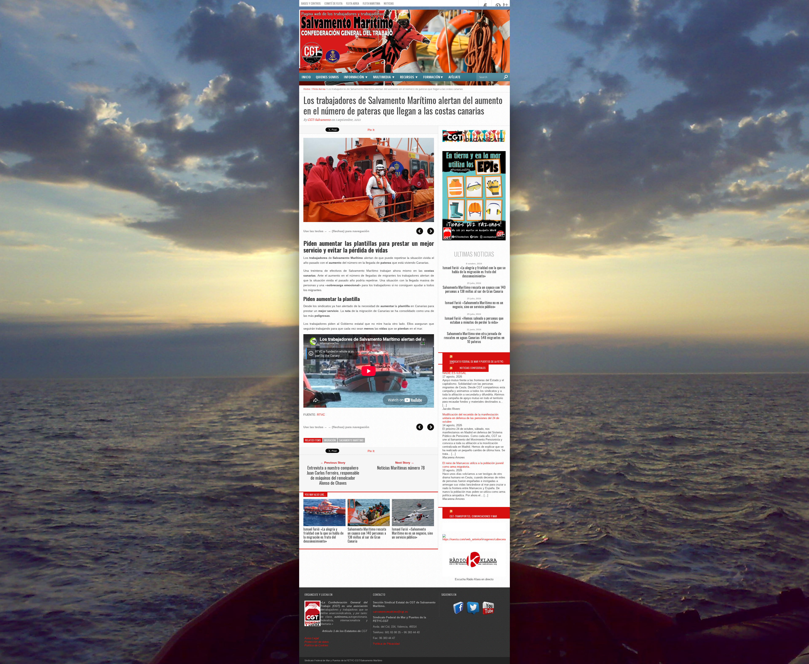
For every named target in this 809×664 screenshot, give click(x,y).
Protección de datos (316, 641)
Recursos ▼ (409, 77)
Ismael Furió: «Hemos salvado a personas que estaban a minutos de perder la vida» (474, 320)
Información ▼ (356, 77)
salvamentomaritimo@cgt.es (390, 611)
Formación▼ (433, 77)
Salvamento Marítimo (351, 440)
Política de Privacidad (386, 643)
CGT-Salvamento (319, 119)
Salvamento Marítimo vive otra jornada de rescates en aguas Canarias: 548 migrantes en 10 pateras (474, 338)
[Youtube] (488, 614)
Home (306, 88)
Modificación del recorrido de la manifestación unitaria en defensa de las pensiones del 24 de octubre (470, 418)
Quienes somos (327, 77)
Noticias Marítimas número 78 (401, 467)
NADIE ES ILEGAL (454, 373)
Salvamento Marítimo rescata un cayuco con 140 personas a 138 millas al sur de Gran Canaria (367, 535)
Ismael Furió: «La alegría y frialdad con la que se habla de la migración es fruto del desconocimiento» (323, 535)
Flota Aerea (352, 3)
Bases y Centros (311, 3)
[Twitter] (473, 614)
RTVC (321, 414)
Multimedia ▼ (384, 77)
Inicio (306, 77)
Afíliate (454, 77)
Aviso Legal (312, 638)
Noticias (389, 3)
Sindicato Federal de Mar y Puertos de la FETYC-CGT (477, 363)
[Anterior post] (419, 231)
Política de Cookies (316, 645)
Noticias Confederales (473, 368)
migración (330, 440)
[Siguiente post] (430, 231)
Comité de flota (333, 3)
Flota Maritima (371, 3)
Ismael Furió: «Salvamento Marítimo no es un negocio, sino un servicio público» (412, 533)
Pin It (371, 130)
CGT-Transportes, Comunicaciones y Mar (473, 516)
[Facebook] (457, 614)
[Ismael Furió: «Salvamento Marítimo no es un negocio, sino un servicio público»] (413, 525)
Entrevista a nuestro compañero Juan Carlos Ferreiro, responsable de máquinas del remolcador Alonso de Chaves (333, 475)
